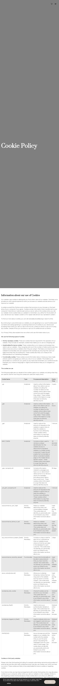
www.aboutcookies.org (36, 319)
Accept (50, 682)
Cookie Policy (38, 679)
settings (9, 683)
